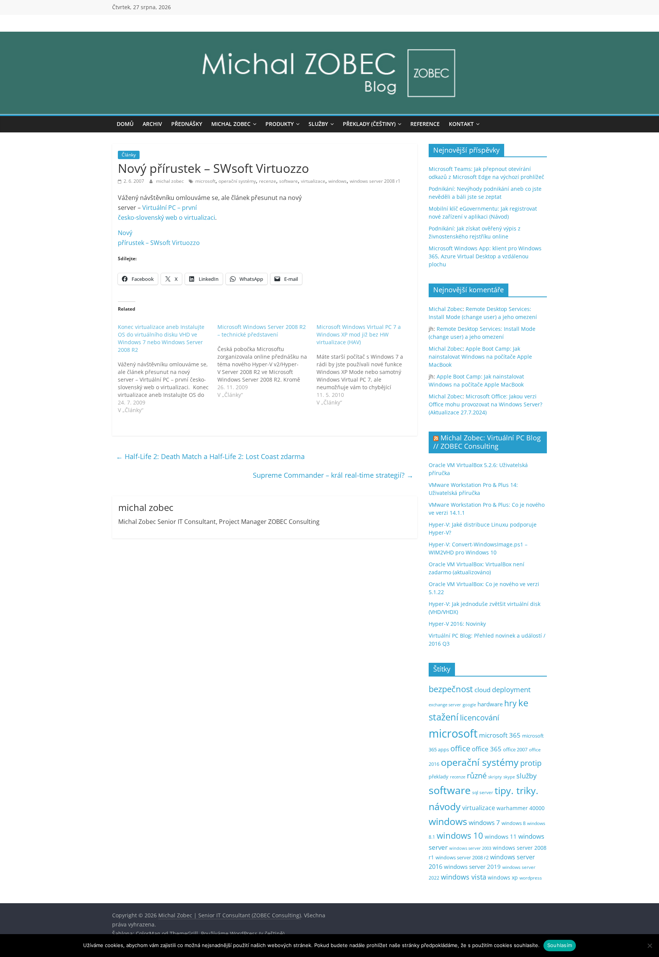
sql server (482, 792)
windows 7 (484, 822)
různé (477, 775)
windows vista (463, 876)
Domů (125, 123)
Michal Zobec (231, 123)
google (469, 704)
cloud (482, 689)
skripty (495, 777)
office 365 (486, 748)
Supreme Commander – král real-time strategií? (333, 475)
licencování (479, 717)
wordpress (530, 878)
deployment (511, 689)
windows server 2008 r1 (375, 181)
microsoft (205, 181)
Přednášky (186, 123)
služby (526, 775)
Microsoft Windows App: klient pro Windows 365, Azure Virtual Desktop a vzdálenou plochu (485, 256)
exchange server (445, 704)
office (460, 748)
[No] (649, 945)
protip (531, 763)
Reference (425, 123)
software (288, 181)
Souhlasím (559, 945)
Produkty (279, 123)
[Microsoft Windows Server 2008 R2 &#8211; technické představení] (267, 361)
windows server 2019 (472, 866)
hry (510, 703)
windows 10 (460, 835)
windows (337, 181)
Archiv (152, 123)
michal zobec (170, 181)
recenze (267, 181)
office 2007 (515, 749)
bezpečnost (451, 689)
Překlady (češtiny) (369, 123)
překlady (438, 776)
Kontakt (461, 123)
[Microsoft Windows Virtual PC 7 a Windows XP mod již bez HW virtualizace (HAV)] (366, 364)
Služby (318, 123)
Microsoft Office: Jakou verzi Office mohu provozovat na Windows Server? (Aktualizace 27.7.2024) (485, 404)
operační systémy (237, 181)
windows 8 (513, 823)
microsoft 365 (500, 735)
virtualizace (313, 181)
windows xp (503, 877)
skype (509, 777)
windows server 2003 (470, 848)
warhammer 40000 (521, 808)
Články (129, 154)
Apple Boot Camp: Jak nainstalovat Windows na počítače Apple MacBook (480, 356)
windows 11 (501, 836)
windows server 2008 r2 (462, 857)
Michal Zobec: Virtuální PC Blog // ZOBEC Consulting (487, 442)
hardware (490, 704)
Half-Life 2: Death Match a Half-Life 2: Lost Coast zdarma (210, 456)
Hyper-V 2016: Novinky (457, 623)
